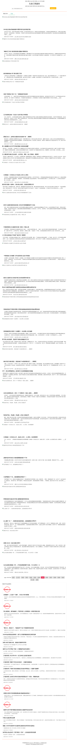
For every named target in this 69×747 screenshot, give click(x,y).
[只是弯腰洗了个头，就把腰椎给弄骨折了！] (13, 464)
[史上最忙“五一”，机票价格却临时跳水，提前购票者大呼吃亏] (17, 508)
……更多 (9, 34)
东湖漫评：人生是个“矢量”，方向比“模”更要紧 (16, 595)
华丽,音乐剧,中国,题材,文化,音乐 (21, 232)
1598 (55, 577)
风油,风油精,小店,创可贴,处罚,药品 (22, 422)
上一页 (18, 577)
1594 (39, 577)
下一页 (32, 580)
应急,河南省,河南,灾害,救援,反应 (21, 316)
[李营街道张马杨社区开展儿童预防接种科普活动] (14, 486)
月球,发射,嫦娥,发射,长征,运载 (21, 122)
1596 (46, 577)
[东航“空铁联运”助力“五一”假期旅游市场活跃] (13, 81)
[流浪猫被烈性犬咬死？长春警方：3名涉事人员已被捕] (15, 318)
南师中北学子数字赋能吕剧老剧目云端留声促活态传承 (18, 710)
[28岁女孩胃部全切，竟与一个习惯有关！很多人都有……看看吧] (18, 380)
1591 (26, 577)
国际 (29, 1)
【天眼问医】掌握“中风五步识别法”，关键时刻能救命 (17, 662)
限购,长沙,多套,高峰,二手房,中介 (21, 572)
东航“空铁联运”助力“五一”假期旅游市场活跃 (16, 94)
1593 (35, 577)
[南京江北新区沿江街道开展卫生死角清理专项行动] (14, 265)
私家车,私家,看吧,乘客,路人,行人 (20, 160)
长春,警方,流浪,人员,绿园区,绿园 (21, 337)
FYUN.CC (31, 742)
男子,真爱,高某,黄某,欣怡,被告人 (20, 346)
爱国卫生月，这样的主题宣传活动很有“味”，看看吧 (17, 137)
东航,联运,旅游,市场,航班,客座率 (21, 100)
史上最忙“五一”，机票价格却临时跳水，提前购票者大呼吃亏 (20, 521)
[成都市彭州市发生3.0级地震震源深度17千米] (13, 445)
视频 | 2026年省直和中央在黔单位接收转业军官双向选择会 (18, 726)
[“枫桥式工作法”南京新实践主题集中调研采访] (13, 39)
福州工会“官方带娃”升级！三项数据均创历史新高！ (17, 649)
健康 (43, 1)
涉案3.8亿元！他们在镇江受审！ (12, 543)
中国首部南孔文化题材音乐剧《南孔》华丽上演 (16, 227)
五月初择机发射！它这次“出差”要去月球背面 (16, 115)
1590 (22, 577)
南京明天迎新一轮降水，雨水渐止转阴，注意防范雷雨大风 (18, 184)
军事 (34, 6)
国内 (26, 1)
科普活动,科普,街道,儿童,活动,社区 (22, 506)
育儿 (43, 6)
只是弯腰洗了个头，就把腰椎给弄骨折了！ (15, 477)
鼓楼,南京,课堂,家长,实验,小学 (21, 79)
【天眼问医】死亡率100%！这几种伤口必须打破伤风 (17, 655)
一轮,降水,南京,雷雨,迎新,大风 (19, 190)
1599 (59, 577)
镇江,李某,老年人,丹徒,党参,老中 (21, 550)
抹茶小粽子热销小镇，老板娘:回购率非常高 (14, 642)
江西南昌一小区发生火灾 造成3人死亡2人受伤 (16, 175)
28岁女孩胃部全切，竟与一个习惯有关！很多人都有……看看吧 (21, 393)
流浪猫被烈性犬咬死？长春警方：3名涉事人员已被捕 (18, 331)
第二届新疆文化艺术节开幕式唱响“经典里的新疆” (15, 146)
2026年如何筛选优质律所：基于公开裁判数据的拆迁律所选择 (19, 634)
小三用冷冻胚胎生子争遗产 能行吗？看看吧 (14, 235)
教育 (41, 6)
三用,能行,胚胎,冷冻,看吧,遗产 (19, 241)
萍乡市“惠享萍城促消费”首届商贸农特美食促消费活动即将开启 (19, 287)
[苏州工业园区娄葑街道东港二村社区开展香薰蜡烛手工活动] (16, 192)
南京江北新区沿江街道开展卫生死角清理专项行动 (17, 278)
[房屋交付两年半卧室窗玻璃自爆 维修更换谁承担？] (7, 688)
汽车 (41, 1)
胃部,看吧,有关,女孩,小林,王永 (21, 400)
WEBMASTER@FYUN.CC (37, 744)
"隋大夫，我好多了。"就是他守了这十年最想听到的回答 (19, 628)
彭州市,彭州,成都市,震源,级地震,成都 (22, 462)
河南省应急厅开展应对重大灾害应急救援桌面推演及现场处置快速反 (22, 309)
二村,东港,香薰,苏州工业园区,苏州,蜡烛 (23, 212)
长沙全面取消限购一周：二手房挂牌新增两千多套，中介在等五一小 (22, 565)
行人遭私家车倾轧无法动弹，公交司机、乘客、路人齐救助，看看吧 (20, 154)
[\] (7, 622)
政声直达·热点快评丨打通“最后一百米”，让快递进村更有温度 (19, 732)
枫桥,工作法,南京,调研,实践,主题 (21, 58)
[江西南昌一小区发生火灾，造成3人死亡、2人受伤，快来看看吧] (18, 424)
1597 (50, 577)
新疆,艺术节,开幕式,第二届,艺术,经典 (21, 152)
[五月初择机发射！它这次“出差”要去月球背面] (13, 102)
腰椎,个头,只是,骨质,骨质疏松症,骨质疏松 (23, 484)
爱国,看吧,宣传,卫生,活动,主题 (21, 144)
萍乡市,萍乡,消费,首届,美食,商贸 (20, 294)
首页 (13, 577)
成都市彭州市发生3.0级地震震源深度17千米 (15, 458)
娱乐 (29, 6)
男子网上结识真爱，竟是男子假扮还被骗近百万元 (15, 339)
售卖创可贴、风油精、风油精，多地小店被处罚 (16, 415)
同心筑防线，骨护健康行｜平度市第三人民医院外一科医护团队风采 (22, 611)
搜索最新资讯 (53, 8)
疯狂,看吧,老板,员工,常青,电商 (21, 368)
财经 (31, 6)
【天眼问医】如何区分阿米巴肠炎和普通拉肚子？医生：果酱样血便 (21, 676)
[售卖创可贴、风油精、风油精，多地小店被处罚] (14, 402)
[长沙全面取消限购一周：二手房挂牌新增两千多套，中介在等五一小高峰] (20, 552)
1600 (63, 577)
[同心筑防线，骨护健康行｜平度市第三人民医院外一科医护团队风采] (7, 606)
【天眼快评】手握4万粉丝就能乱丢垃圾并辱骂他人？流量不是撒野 (21, 668)
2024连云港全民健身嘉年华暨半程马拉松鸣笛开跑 (17, 29)
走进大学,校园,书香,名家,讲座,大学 (22, 263)
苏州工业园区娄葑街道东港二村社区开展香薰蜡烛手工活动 (19, 205)
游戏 (38, 6)
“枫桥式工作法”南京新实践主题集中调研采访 (16, 51)
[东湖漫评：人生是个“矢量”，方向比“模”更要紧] (7, 589)
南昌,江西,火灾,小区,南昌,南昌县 (21, 182)
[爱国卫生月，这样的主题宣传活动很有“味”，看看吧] (15, 124)
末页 (37, 580)
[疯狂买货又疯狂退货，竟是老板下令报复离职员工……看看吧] (17, 349)
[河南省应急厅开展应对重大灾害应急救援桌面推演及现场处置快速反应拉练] (20, 296)
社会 (31, 1)
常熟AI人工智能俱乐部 (41, 743)
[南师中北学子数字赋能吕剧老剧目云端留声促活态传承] (7, 704)
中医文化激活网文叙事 (9, 718)
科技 (36, 6)
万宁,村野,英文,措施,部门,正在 (19, 378)
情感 (36, 1)
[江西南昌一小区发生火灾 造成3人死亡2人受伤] (13, 162)
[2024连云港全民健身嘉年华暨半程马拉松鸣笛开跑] (14, 17)
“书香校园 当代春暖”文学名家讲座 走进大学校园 (17, 256)
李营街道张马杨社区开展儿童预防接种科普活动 (16, 499)
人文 (38, 1)
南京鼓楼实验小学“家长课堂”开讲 (13, 73)
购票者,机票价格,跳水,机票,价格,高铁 (22, 528)
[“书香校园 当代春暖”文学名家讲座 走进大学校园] (14, 243)
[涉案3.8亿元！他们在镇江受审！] (10, 530)
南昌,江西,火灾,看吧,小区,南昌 (21, 443)
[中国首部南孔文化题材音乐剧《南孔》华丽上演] (14, 214)
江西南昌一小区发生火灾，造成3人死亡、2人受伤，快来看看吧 (21, 437)
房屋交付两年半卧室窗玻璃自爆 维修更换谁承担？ (17, 693)
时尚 (34, 1)
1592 (31, 577)
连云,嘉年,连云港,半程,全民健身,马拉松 (23, 36)
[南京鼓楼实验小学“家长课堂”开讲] (10, 61)
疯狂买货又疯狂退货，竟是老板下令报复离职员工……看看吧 (20, 361)
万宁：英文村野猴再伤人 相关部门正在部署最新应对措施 (17, 371)
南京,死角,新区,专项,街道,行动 (21, 285)
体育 (26, 6)
